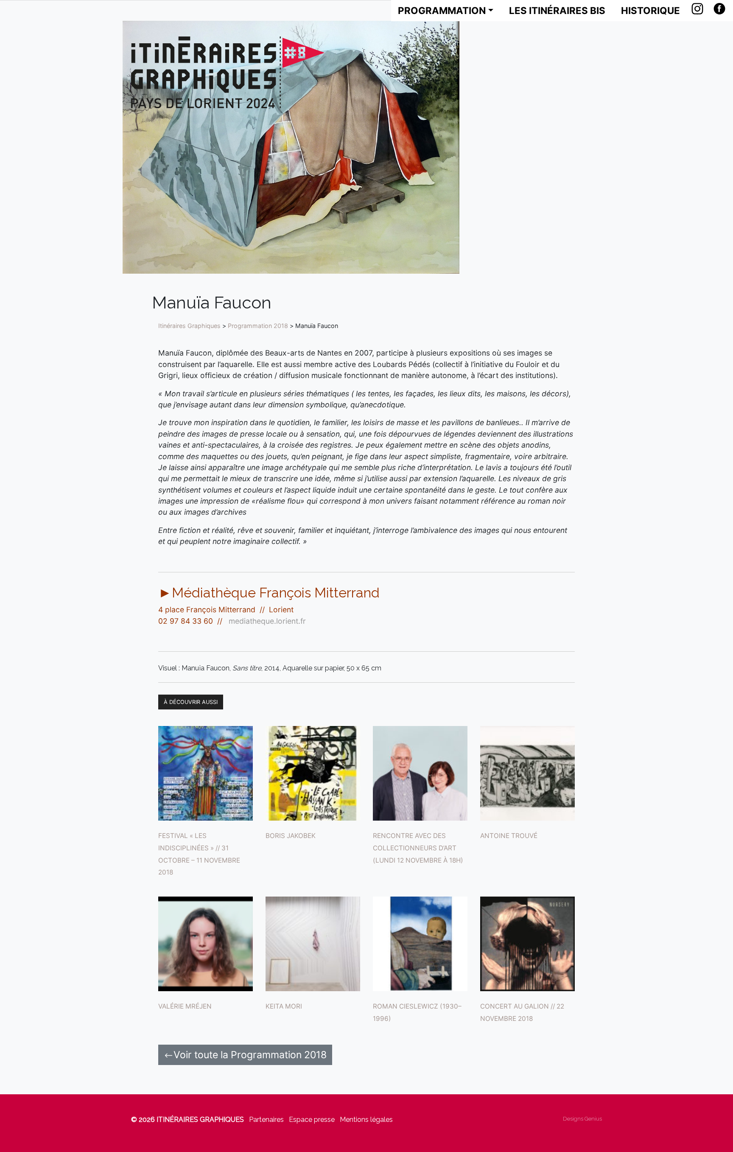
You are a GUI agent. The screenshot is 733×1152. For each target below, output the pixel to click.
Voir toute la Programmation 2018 (250, 1055)
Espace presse (312, 1120)
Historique (650, 10)
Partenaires (266, 1120)
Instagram (697, 8)
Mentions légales (366, 1120)
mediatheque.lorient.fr (267, 621)
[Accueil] (228, 72)
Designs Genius (582, 1119)
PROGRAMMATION (442, 10)
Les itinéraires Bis (557, 10)
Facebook (719, 8)
